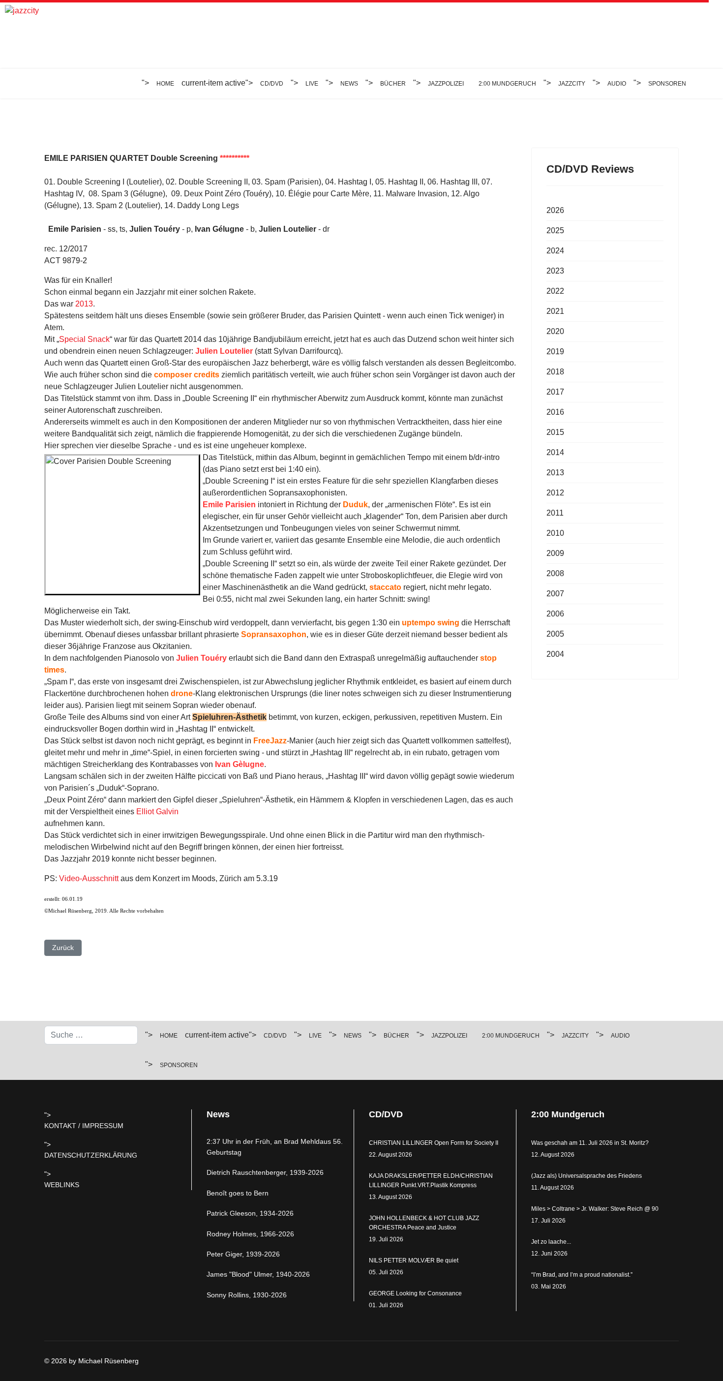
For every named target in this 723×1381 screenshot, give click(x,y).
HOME (165, 83)
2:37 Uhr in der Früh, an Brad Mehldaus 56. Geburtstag (275, 1146)
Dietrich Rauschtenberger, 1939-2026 (265, 1172)
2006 (555, 614)
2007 (555, 593)
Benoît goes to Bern (238, 1193)
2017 (555, 392)
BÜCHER (393, 83)
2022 (555, 291)
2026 (555, 210)
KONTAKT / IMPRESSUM (83, 1126)
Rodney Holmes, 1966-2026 (250, 1234)
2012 (555, 493)
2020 (555, 331)
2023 (555, 271)
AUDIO (616, 83)
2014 (555, 452)
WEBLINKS (61, 1185)
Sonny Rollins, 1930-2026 (247, 1295)
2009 (555, 553)
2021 (555, 311)
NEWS (349, 83)
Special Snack (84, 339)
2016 (555, 412)
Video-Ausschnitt (89, 878)
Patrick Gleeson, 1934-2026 (250, 1213)
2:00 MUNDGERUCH (507, 83)
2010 (555, 533)
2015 (555, 432)
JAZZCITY (571, 83)
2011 (555, 513)
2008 (555, 573)
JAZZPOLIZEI (446, 83)
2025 (555, 230)
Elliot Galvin (157, 811)
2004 (555, 654)
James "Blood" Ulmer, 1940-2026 (258, 1274)
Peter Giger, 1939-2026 (243, 1254)
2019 (555, 351)
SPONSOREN (667, 83)
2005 (555, 634)
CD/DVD (271, 83)
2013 (84, 304)
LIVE (311, 83)
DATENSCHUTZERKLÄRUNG (90, 1155)
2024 (555, 250)
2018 (555, 372)
